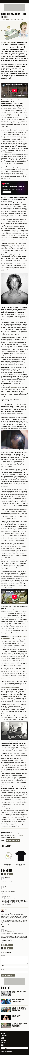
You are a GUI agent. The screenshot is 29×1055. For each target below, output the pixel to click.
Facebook (21, 835)
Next (9, 874)
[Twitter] (20, 1045)
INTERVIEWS (4, 1036)
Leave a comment (6, 953)
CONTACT (3, 1043)
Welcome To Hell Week (12, 841)
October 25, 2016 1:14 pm (10, 931)
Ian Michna (13, 19)
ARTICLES (19, 19)
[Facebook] (18, 1045)
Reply (2, 882)
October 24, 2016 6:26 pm (10, 879)
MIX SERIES (3, 1040)
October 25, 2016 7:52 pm (10, 898)
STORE (2, 1045)
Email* (2, 969)
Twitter (14, 837)
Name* (3, 965)
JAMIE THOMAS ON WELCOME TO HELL (14, 15)
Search (2, 1048)
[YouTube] (26, 1045)
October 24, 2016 (5, 19)
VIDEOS (2, 1038)
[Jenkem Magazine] (14, 1)
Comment (3, 955)
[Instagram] (23, 1045)
